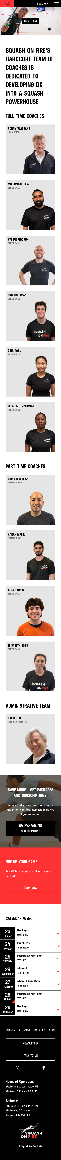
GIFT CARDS (24, 1030)
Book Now (43, 3)
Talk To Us (30, 1055)
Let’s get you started (26, 871)
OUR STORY (40, 1030)
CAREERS (10, 1030)
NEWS (52, 1030)
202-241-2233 (23, 1115)
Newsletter (30, 1043)
